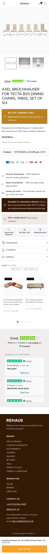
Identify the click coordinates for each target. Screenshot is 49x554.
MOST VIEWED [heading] (24, 269)
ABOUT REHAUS (14, 441)
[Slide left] (3, 63)
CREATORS (12, 491)
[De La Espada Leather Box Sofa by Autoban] (35, 286)
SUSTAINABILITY (14, 449)
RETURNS (11, 460)
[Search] (45, 3)
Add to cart (24, 549)
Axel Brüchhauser (23, 142)
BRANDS (10, 487)
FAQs (9, 464)
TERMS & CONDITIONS (17, 471)
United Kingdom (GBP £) (23, 533)
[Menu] (3, 3)
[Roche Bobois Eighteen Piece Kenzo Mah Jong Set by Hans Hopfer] (13, 286)
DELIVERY (11, 456)
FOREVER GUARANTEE (17, 445)
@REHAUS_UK (13, 509)
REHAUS (24, 3)
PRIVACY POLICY (14, 467)
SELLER (10, 484)
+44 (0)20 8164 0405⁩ (16, 504)
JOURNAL (11, 452)
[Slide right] (46, 63)
